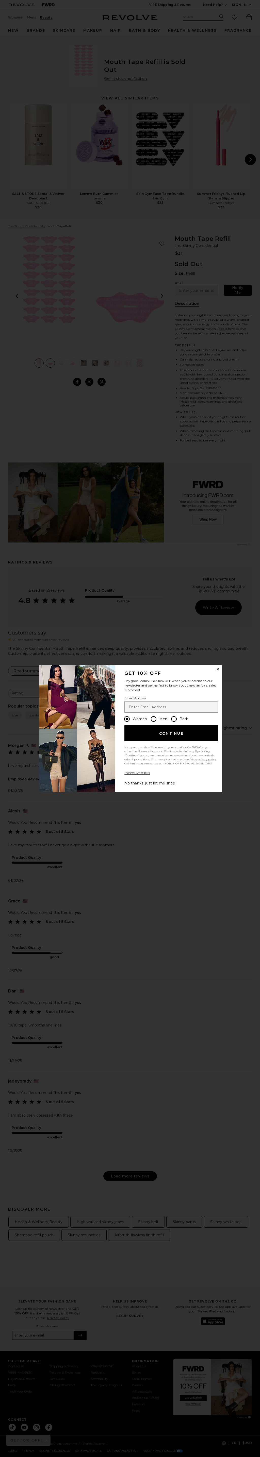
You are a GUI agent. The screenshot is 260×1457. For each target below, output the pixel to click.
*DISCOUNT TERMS (137, 773)
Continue (171, 733)
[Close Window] (218, 669)
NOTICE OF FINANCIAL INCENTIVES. (188, 763)
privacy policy (207, 759)
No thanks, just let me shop (149, 783)
